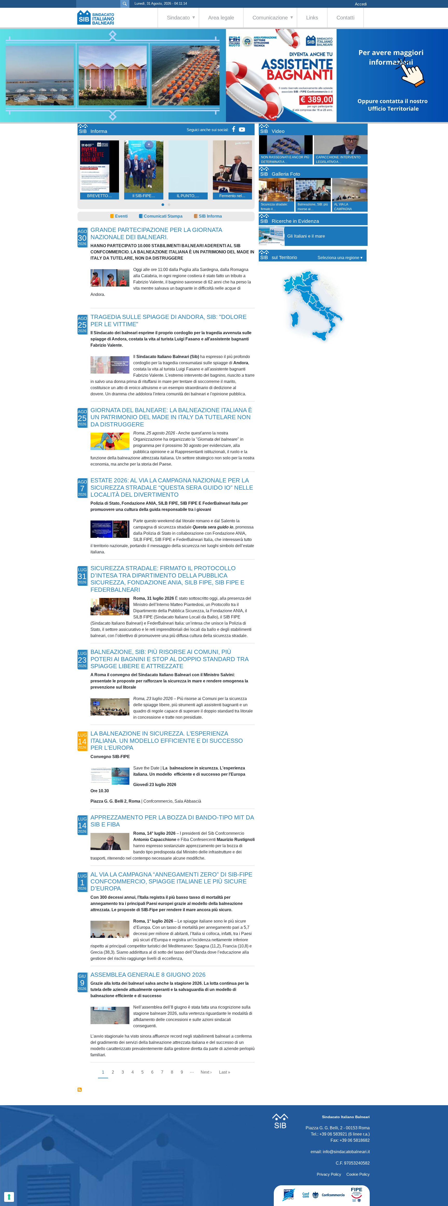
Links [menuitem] (312, 17)
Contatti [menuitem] (345, 17)
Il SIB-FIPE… (143, 196)
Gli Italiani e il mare (306, 236)
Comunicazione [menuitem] (265, 21)
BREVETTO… (99, 196)
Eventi (121, 216)
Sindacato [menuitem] (174, 21)
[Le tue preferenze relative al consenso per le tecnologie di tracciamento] (9, 1197)
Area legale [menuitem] (221, 17)
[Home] (98, 17)
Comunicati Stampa (163, 216)
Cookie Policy (358, 1174)
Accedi (361, 4)
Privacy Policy (329, 1174)
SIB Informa (210, 216)
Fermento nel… (232, 196)
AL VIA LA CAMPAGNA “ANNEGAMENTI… (347, 209)
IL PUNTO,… (188, 196)
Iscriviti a (80, 1090)
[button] (163, 204)
